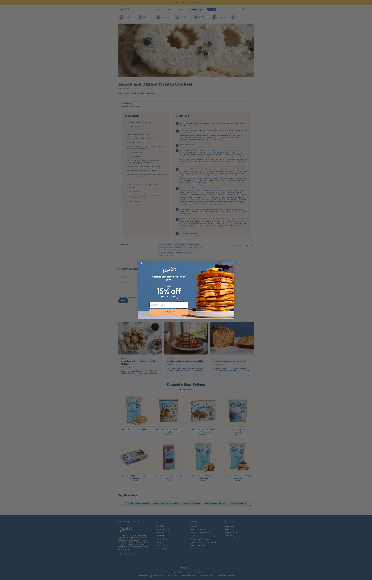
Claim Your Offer (169, 312)
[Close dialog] (140, 263)
